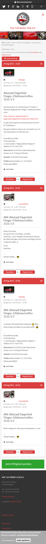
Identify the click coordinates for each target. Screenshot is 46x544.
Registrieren (6, 55)
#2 (41, 188)
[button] (3, 7)
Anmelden (34, 52)
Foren (14, 43)
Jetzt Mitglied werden (18, 464)
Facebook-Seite (15, 501)
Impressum (6, 523)
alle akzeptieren (8, 540)
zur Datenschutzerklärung (27, 535)
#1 (41, 64)
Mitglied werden (8, 515)
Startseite (7, 43)
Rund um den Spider (23, 43)
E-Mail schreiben (8, 497)
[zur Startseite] (23, 18)
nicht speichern (23, 540)
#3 (41, 281)
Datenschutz (6, 528)
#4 (41, 385)
